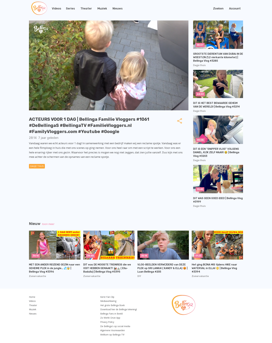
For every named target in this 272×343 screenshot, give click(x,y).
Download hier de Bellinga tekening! (118, 309)
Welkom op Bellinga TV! (112, 334)
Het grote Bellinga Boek (112, 305)
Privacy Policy (107, 321)
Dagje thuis (37, 166)
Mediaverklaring (108, 300)
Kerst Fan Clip (107, 296)
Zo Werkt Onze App (110, 317)
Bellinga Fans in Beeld (111, 313)
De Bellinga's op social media (115, 326)
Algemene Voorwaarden (112, 330)
